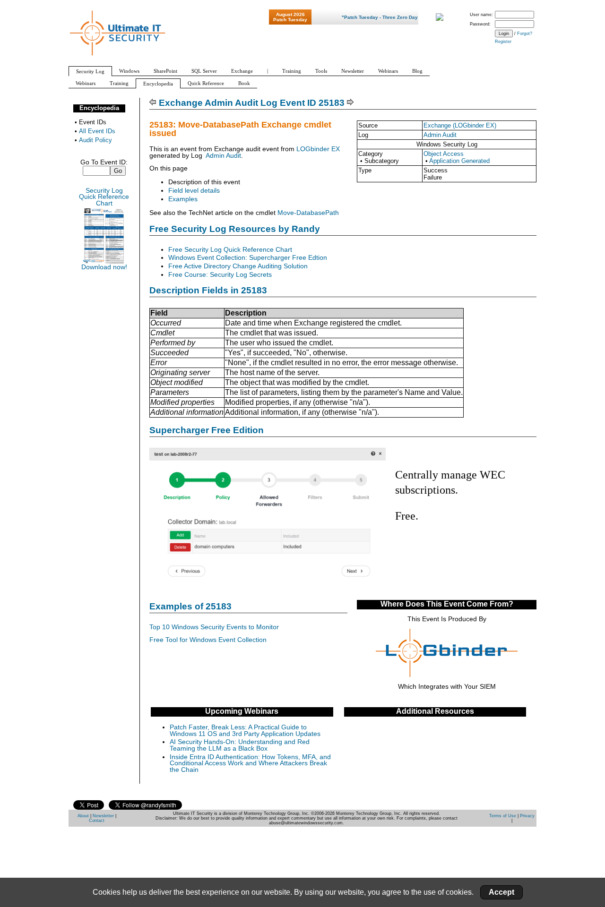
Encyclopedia (99, 107)
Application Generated (459, 160)
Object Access (444, 153)
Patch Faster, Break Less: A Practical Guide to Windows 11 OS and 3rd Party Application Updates (245, 730)
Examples (183, 199)
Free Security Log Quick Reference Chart (230, 249)
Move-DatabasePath (308, 212)
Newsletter (103, 815)
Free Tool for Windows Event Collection (208, 639)
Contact (96, 820)
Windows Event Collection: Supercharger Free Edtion (247, 257)
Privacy (527, 815)
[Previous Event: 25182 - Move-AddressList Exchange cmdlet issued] (152, 103)
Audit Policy (95, 140)
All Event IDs (97, 131)
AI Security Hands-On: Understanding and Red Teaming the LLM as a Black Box (240, 745)
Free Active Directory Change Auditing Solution (238, 266)
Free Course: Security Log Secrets (220, 274)
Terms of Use (502, 815)
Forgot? (524, 33)
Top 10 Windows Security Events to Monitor (214, 627)
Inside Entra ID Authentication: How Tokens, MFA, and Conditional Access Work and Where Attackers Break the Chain (250, 763)
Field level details (194, 190)
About (83, 815)
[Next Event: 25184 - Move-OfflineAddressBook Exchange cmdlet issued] (350, 103)
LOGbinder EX (318, 149)
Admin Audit (440, 134)
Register (503, 41)
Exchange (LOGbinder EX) (460, 125)
